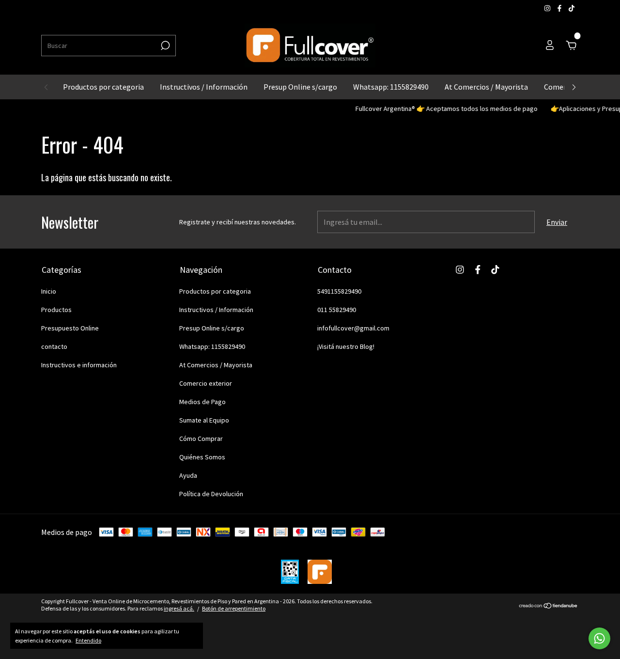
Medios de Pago (202, 401)
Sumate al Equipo (204, 420)
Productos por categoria (103, 87)
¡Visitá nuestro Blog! (345, 346)
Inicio (48, 291)
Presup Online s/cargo (300, 87)
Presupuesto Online (70, 328)
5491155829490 (339, 291)
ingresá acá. (179, 608)
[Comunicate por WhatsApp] (599, 638)
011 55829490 (336, 309)
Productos (56, 309)
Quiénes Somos (202, 457)
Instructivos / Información (204, 87)
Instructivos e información (79, 365)
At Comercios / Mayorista (486, 87)
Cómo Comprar (201, 438)
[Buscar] (164, 45)
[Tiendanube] (548, 606)
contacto (54, 346)
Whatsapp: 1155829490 (391, 87)
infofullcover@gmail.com (353, 328)
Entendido (88, 640)
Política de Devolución (211, 493)
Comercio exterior (205, 383)
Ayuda (188, 475)
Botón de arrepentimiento (233, 608)
